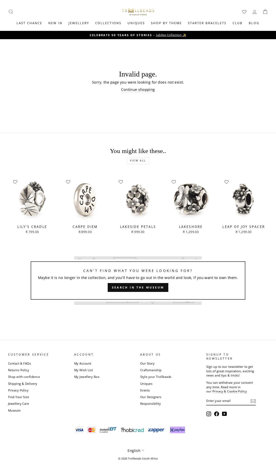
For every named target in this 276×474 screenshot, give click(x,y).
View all (138, 160)
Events (145, 390)
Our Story (147, 363)
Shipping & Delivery (22, 384)
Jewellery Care (18, 404)
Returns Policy (18, 370)
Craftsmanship (151, 370)
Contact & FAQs (19, 363)
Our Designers (150, 397)
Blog (254, 23)
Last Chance (29, 23)
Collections (108, 23)
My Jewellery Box (86, 377)
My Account (82, 363)
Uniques (136, 23)
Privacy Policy (18, 390)
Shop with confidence (24, 377)
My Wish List (83, 370)
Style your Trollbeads (155, 377)
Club (238, 23)
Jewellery (78, 23)
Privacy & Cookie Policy (229, 391)
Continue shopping (138, 89)
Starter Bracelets (207, 23)
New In (55, 23)
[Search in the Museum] (138, 280)
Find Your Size (18, 397)
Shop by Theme (166, 23)
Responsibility (150, 404)
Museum (14, 410)
